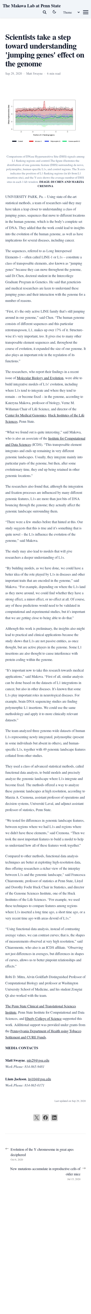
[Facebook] (45, 1117)
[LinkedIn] (54, 1117)
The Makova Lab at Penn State (32, 5)
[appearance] (54, 12)
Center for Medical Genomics (25, 415)
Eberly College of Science (43, 1018)
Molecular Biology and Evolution (40, 377)
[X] (36, 1117)
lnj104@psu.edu (39, 1079)
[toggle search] (44, 12)
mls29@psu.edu (38, 1060)
